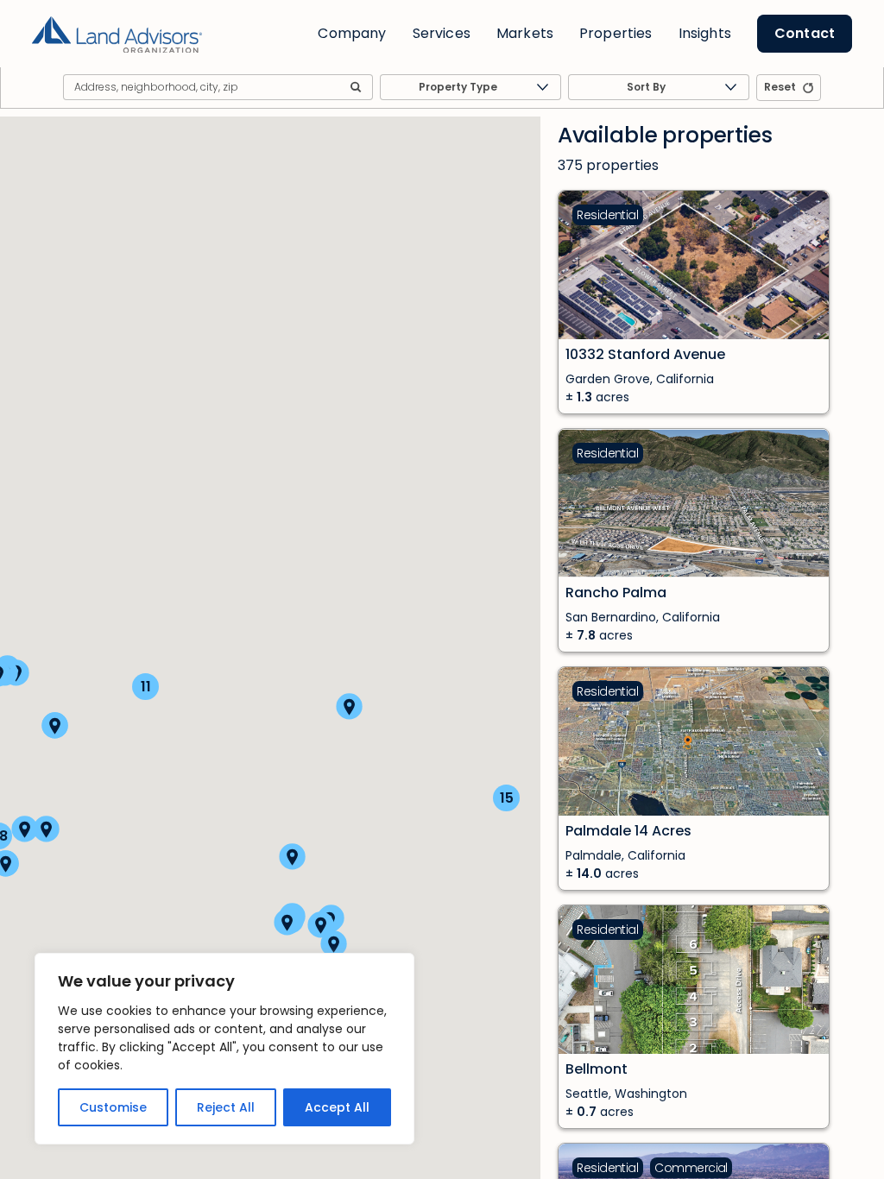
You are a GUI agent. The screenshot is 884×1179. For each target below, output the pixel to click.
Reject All (226, 1107)
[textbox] (470, 87)
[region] (224, 1048)
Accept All (337, 1107)
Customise (113, 1107)
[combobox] (470, 87)
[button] (287, 922)
